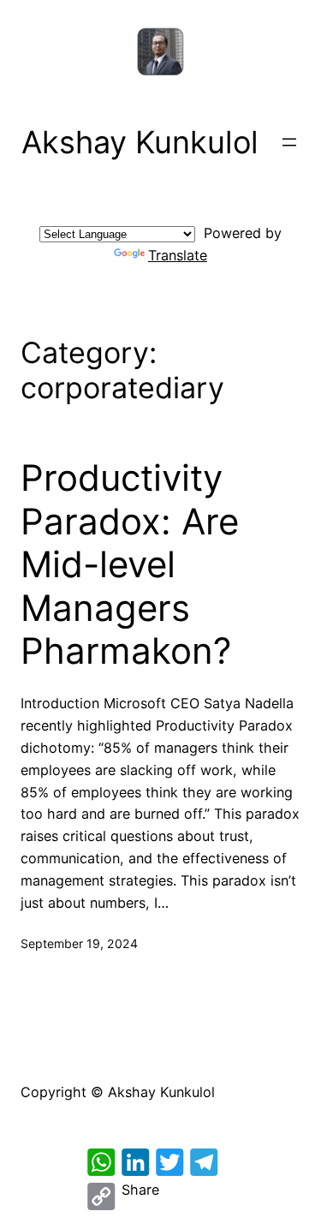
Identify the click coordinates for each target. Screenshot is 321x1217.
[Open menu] (289, 142)
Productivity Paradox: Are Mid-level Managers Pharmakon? (130, 564)
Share (140, 1189)
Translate (177, 255)
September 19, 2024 (79, 943)
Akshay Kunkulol (140, 142)
